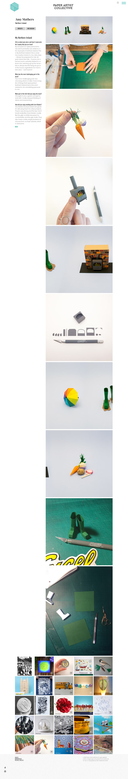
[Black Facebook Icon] (5, 768)
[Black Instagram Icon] (5, 771)
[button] (124, 3)
